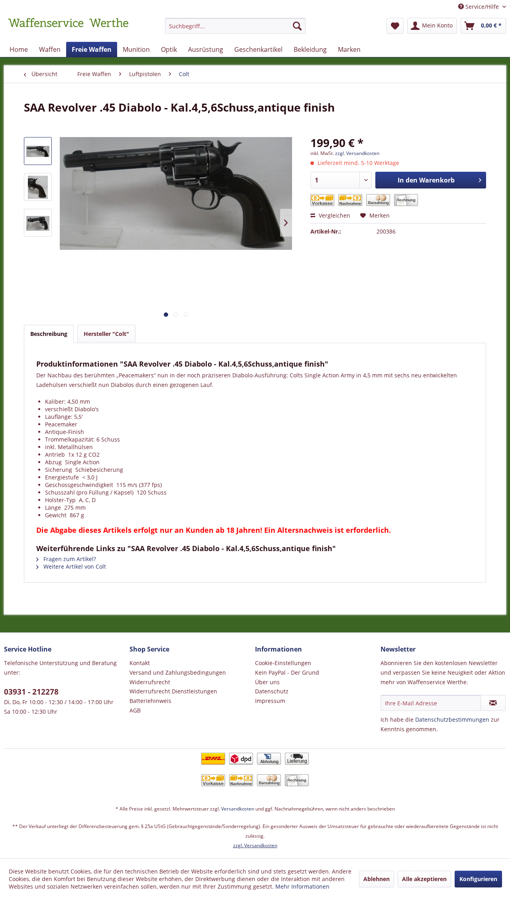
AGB (135, 710)
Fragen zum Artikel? (69, 559)
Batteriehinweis (150, 701)
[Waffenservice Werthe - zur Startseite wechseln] (68, 28)
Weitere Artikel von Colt (74, 566)
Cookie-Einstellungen (283, 663)
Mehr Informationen (302, 886)
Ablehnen (376, 879)
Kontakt (139, 663)
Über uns (267, 682)
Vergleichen (333, 215)
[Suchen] (297, 26)
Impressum (270, 701)
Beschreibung (48, 334)
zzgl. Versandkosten (357, 153)
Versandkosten (237, 808)
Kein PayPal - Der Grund (287, 672)
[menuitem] (235, 29)
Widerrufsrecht (149, 682)
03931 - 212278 (31, 692)
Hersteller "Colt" (106, 334)
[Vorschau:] (38, 151)
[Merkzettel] (395, 26)
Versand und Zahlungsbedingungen (177, 672)
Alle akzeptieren (424, 879)
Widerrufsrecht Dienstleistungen (173, 691)
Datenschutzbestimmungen (452, 719)
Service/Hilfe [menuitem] (482, 6)
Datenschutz (271, 691)
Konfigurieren (478, 879)
